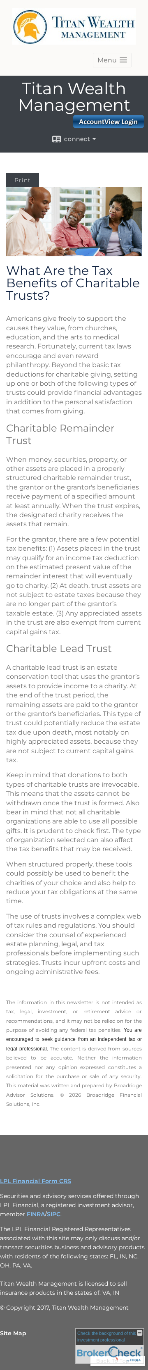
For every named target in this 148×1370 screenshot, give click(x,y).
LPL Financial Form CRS (35, 1181)
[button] (112, 60)
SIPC (53, 1214)
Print (22, 180)
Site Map (13, 1333)
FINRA (36, 1214)
